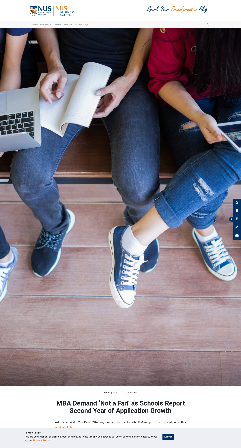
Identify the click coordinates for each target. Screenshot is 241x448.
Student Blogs (81, 24)
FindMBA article (62, 427)
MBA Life (67, 24)
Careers (57, 24)
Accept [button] (168, 437)
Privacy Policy (41, 440)
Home (35, 24)
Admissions (45, 24)
